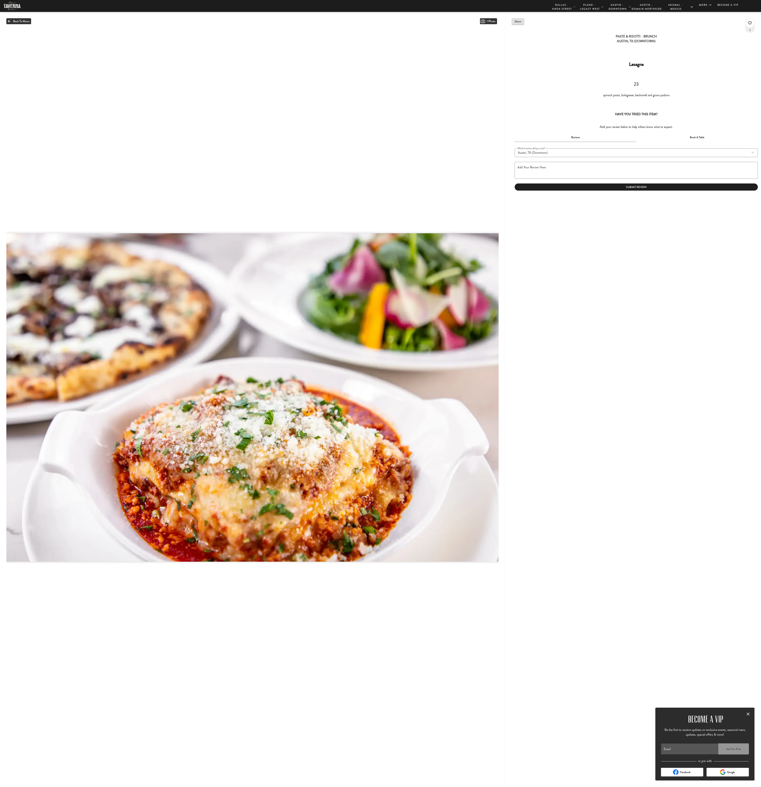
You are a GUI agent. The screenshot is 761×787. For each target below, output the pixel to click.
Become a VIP (727, 5)
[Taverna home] (21, 6)
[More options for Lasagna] (750, 23)
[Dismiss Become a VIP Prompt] (748, 714)
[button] (564, 6)
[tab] (575, 137)
